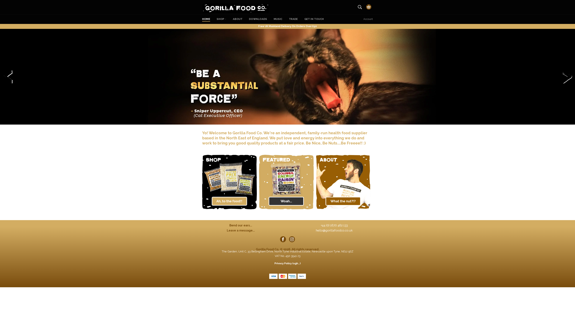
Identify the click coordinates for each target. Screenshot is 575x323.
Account (368, 19)
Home (206, 18)
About (237, 18)
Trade (293, 18)
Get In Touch (314, 18)
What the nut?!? (343, 201)
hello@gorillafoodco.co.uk (334, 230)
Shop (221, 18)
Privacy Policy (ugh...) (287, 263)
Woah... (286, 201)
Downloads (258, 18)
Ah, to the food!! (229, 201)
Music (278, 18)
